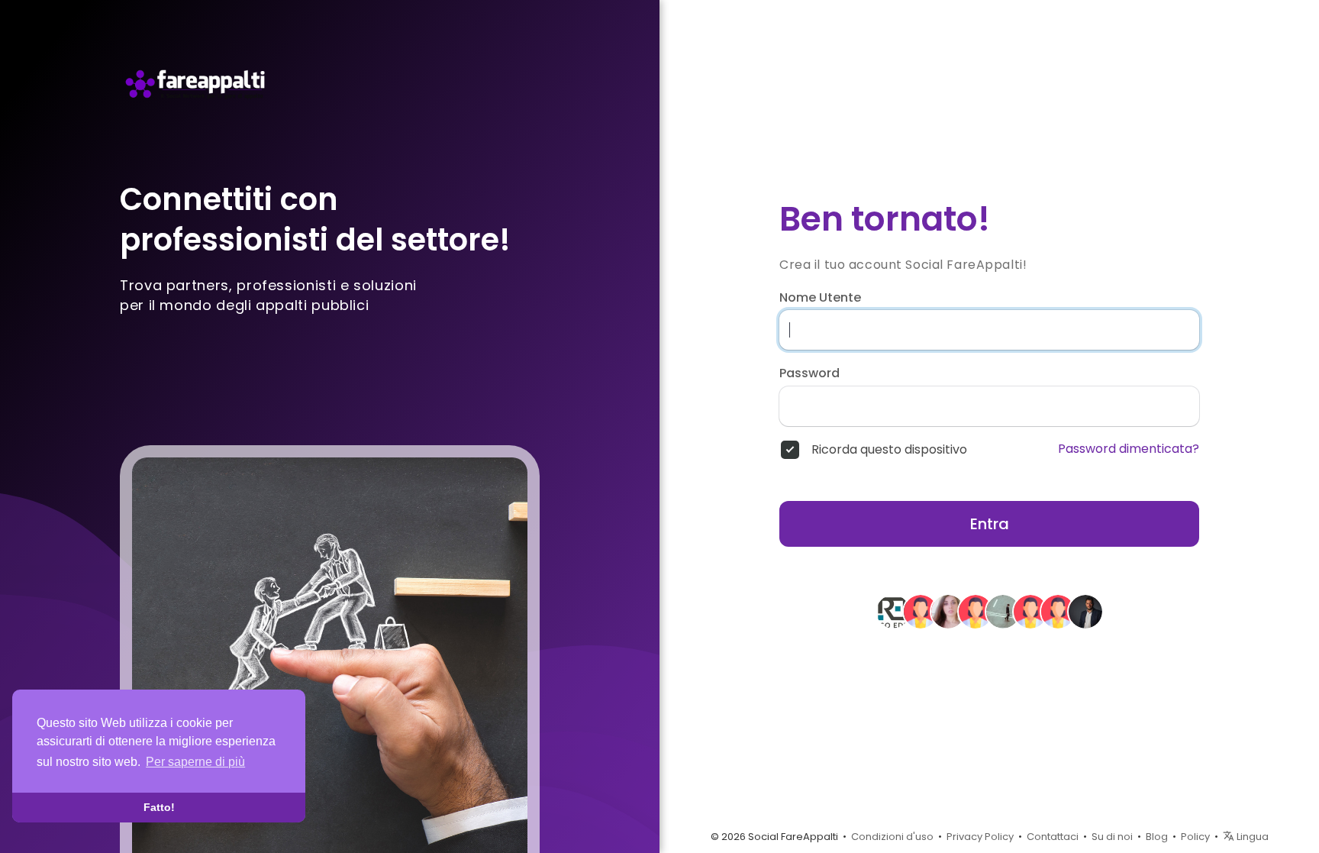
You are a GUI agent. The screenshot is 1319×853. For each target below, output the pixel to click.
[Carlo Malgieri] (1085, 611)
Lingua (1251, 836)
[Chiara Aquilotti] (1030, 611)
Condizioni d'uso (892, 836)
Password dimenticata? (1128, 449)
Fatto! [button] (159, 807)
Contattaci (1053, 836)
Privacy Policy (980, 836)
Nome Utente (820, 297)
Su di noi (1112, 836)
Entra (989, 524)
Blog (1157, 836)
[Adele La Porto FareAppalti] (948, 611)
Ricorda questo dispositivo (889, 449)
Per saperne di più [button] (195, 761)
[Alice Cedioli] (1058, 611)
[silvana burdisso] (975, 611)
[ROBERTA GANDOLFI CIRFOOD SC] (920, 611)
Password (809, 373)
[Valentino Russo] (893, 611)
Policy (1195, 836)
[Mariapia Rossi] (1003, 611)
